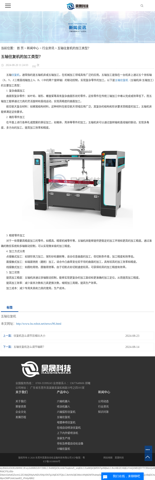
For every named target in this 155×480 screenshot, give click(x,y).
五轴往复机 (121, 80)
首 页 (20, 48)
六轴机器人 (63, 401)
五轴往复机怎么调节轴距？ (29, 346)
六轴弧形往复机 (66, 411)
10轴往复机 (63, 448)
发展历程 (21, 417)
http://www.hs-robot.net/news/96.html (38, 323)
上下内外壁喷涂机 (67, 433)
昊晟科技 (119, 457)
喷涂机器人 (63, 406)
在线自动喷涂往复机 (69, 427)
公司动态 (103, 401)
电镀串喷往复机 (66, 422)
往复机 (15, 74)
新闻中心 (33, 48)
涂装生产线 (63, 438)
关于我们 (21, 401)
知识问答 (103, 411)
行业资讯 (48, 48)
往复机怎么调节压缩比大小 (29, 335)
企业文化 (21, 411)
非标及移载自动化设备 (70, 443)
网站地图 (107, 457)
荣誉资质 (21, 406)
